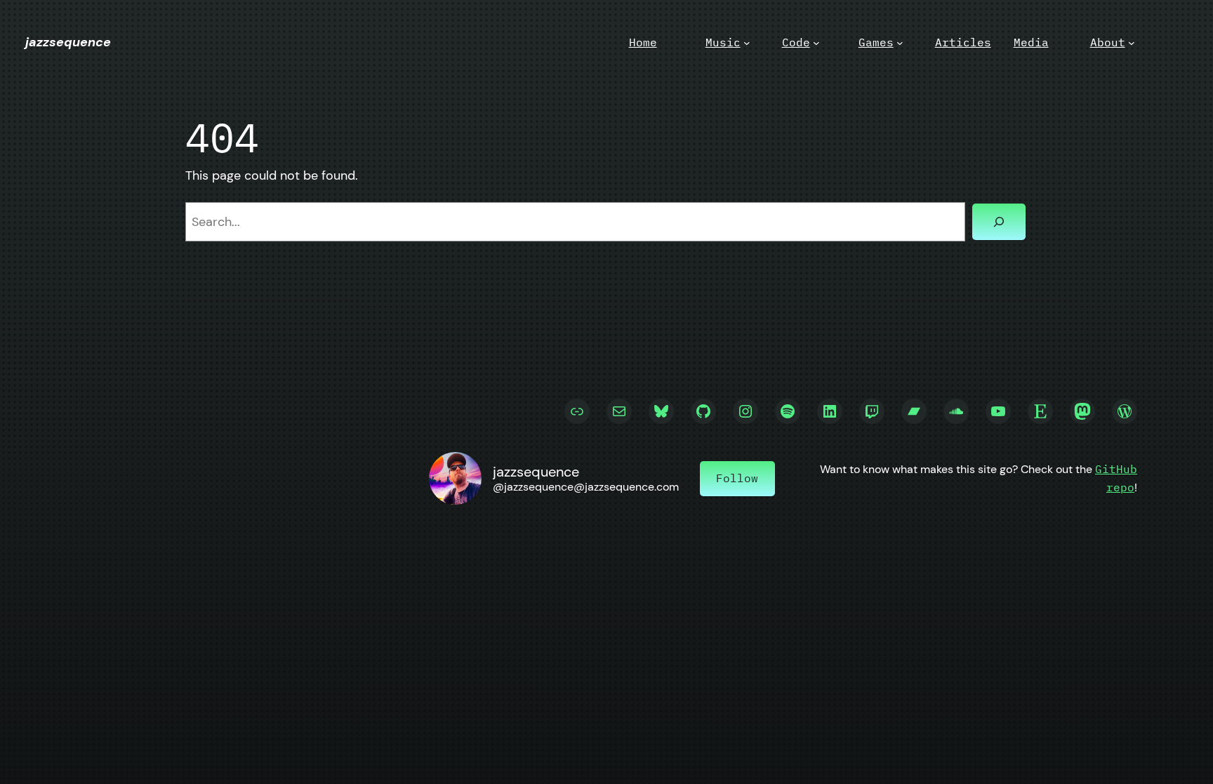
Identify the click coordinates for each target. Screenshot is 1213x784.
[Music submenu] (746, 42)
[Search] (999, 222)
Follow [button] (737, 478)
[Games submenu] (899, 42)
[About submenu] (1131, 42)
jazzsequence (68, 42)
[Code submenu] (816, 42)
